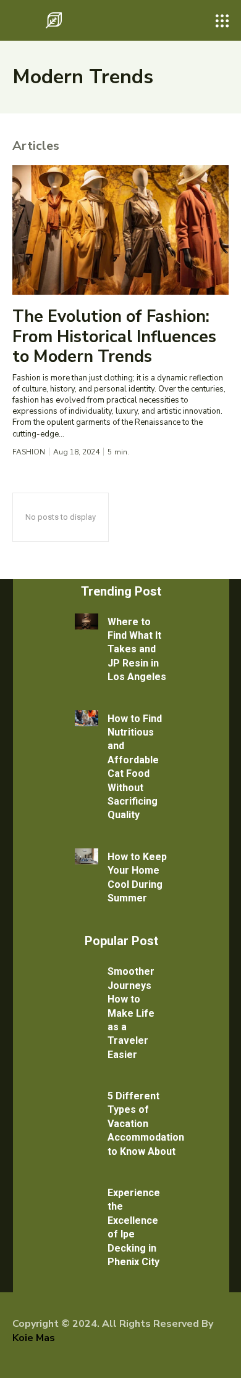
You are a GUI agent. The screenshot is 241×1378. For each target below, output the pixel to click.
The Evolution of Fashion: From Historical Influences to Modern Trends (114, 336)
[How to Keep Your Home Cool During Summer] (86, 856)
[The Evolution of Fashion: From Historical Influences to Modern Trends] (120, 230)
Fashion (28, 452)
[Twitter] (56, 1359)
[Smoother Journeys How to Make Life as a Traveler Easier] (86, 971)
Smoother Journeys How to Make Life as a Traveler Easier (131, 1013)
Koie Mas (33, 1338)
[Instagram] (37, 1359)
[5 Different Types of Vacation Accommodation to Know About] (86, 1096)
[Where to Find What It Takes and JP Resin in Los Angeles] (86, 621)
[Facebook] (18, 1359)
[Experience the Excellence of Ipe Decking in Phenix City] (86, 1192)
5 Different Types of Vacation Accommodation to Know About (146, 1123)
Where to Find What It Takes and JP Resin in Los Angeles (137, 649)
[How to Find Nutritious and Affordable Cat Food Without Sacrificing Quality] (86, 718)
